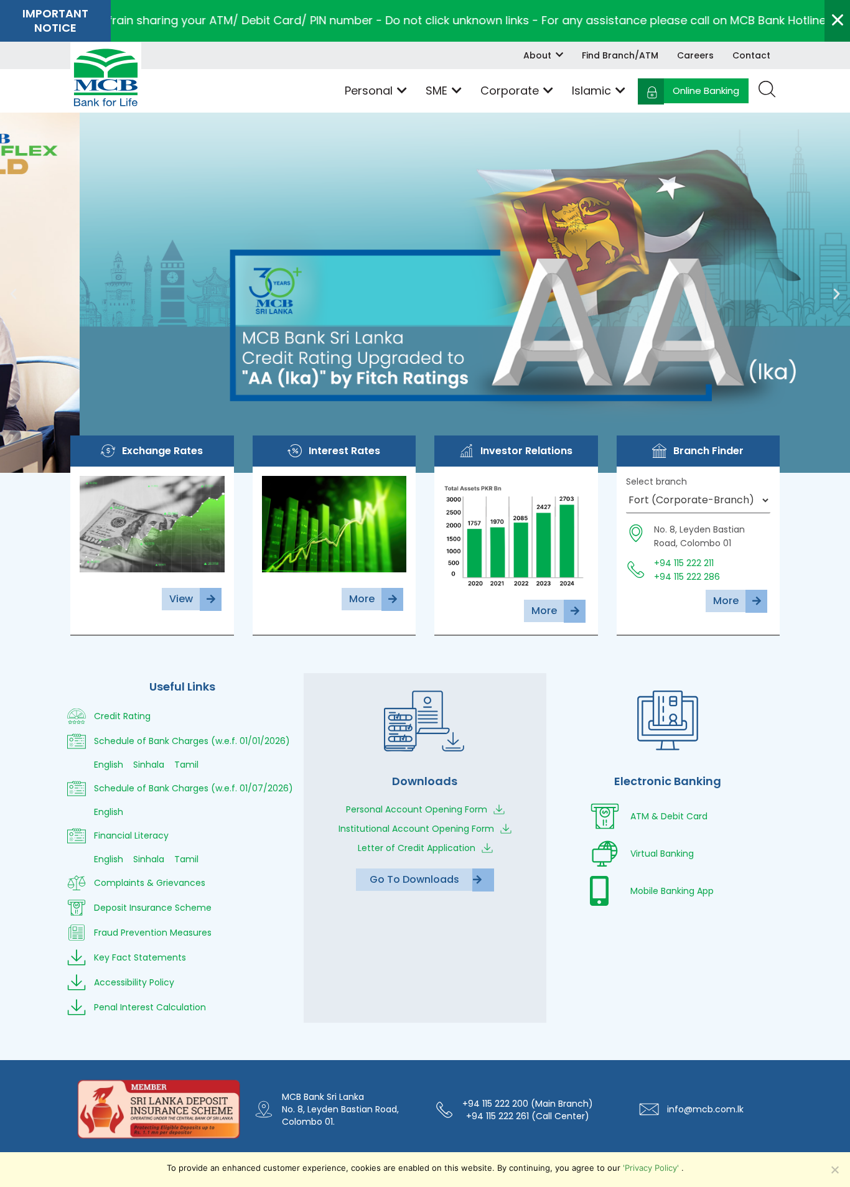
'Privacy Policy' (652, 1168)
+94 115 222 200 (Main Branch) (527, 1103)
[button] (13, 293)
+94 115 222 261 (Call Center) (527, 1116)
